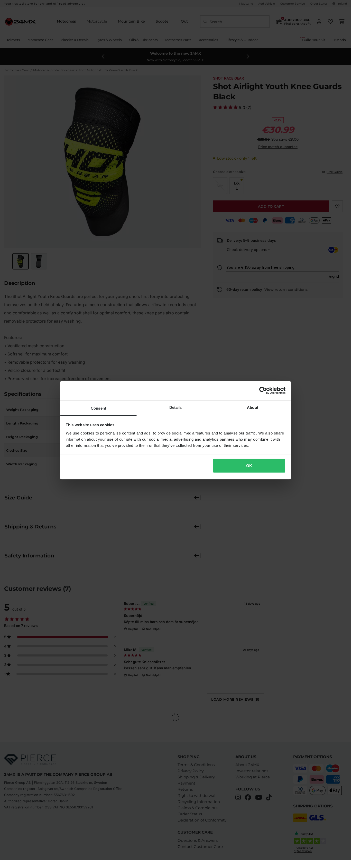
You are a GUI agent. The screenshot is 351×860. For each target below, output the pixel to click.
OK (249, 465)
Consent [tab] (98, 408)
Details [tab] (175, 407)
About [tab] (252, 407)
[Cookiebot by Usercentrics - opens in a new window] (263, 390)
